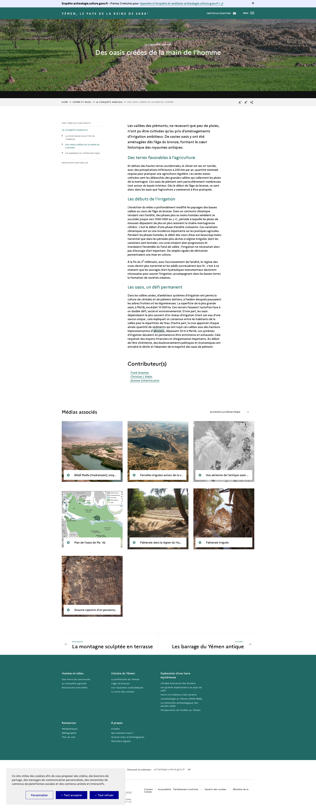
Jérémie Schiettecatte (145, 380)
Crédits (115, 728)
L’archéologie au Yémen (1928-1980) (181, 698)
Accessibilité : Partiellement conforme (178, 789)
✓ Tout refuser (104, 795)
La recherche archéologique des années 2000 (179, 704)
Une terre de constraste (76, 122)
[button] (251, 102)
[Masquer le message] (253, 3)
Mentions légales (121, 741)
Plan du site (68, 736)
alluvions (158, 331)
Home (65, 102)
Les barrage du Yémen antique (82, 153)
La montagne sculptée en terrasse (80, 137)
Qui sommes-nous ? (122, 732)
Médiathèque (70, 728)
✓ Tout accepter (71, 795)
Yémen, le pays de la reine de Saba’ (105, 13)
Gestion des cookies (215, 789)
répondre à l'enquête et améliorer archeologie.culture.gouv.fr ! (180, 3)
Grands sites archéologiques (127, 736)
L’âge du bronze (120, 683)
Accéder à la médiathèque (225, 411)
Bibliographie (69, 732)
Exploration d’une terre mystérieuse (175, 675)
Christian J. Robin (141, 376)
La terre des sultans (122, 691)
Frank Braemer (140, 372)
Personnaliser (39, 795)
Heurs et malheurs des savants (178, 694)
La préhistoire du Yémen (125, 679)
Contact (148, 789)
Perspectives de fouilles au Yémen (180, 710)
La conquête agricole (75, 129)
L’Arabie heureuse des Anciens (178, 683)
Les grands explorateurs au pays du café (181, 689)
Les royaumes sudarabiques (127, 687)
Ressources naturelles (75, 162)
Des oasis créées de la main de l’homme (82, 146)
